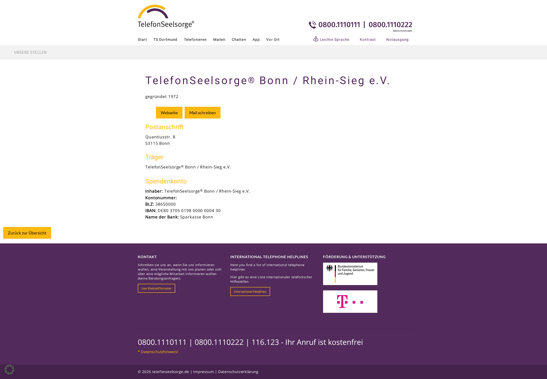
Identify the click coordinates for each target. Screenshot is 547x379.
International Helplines (250, 291)
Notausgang (397, 39)
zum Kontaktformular (156, 288)
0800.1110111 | (166, 342)
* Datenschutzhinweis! (158, 351)
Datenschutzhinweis (402, 31)
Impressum (203, 371)
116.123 (265, 342)
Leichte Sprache (334, 39)
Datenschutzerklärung (238, 371)
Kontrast (368, 39)
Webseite (169, 112)
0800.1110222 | (223, 342)
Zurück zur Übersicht (27, 232)
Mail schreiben (202, 112)
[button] (9, 369)
